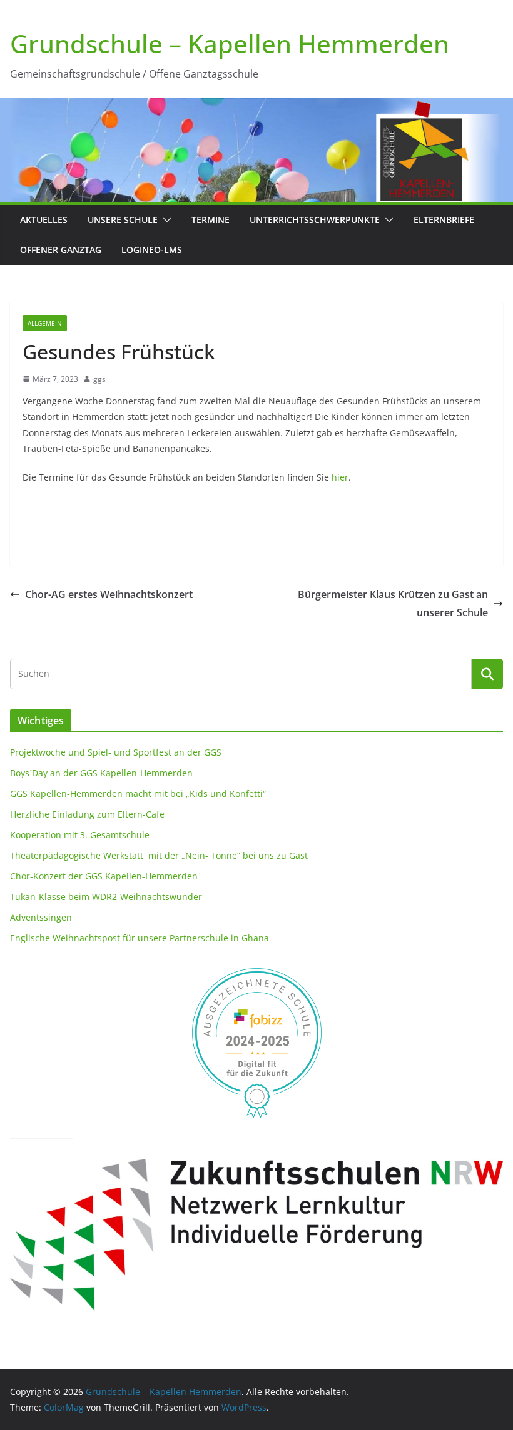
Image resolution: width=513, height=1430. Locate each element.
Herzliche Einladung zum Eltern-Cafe (87, 814)
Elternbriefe (444, 220)
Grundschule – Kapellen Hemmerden (229, 43)
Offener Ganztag (60, 250)
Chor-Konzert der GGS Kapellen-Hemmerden (104, 876)
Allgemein (45, 323)
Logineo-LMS (151, 250)
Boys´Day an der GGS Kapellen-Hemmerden (101, 773)
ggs (99, 379)
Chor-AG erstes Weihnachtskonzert (109, 594)
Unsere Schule (123, 220)
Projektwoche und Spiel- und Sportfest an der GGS (115, 752)
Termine (210, 220)
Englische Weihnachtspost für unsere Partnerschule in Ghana (139, 938)
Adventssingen (41, 917)
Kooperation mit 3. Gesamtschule (80, 835)
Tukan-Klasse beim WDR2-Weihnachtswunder (106, 896)
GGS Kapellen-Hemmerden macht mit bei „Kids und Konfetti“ (138, 793)
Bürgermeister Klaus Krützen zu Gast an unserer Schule (393, 603)
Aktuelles (44, 220)
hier (340, 477)
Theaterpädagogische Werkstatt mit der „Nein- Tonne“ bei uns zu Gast (159, 855)
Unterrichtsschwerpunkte (315, 220)
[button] (164, 220)
